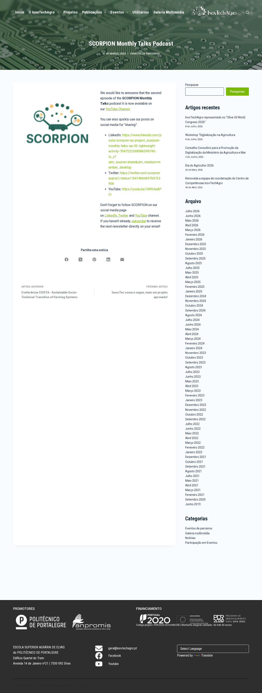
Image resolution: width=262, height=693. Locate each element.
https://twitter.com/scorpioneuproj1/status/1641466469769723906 (134, 178)
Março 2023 (193, 390)
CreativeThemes (90, 686)
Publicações (92, 12)
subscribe (139, 221)
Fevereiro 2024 (194, 343)
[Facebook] (66, 259)
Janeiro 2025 (193, 291)
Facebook (114, 656)
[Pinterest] (94, 259)
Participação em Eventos (201, 542)
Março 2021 (193, 490)
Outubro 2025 (194, 253)
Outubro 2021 (194, 461)
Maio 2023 (192, 381)
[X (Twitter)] (80, 259)
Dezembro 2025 (195, 244)
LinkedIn (111, 215)
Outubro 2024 (194, 305)
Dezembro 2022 (195, 405)
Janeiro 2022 (193, 452)
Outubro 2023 (194, 357)
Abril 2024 (191, 334)
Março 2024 (193, 338)
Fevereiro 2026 (194, 234)
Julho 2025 (192, 268)
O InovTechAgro (42, 12)
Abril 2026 (191, 225)
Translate (207, 655)
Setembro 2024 (195, 310)
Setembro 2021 (195, 466)
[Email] (122, 259)
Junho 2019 (193, 504)
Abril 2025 (191, 277)
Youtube (113, 664)
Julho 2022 (192, 424)
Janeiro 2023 (193, 400)
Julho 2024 (192, 320)
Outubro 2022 (194, 414)
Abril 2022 (191, 438)
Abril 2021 (191, 485)
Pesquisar (192, 85)
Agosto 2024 (193, 315)
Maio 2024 (192, 329)
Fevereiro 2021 (194, 494)
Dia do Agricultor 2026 (199, 165)
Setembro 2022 (195, 419)
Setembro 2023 (195, 362)
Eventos (117, 12)
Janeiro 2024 (193, 348)
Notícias (190, 538)
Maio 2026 (192, 220)
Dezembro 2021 (195, 457)
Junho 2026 (193, 215)
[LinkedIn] (108, 259)
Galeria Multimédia (169, 12)
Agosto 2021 (193, 471)
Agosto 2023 (193, 367)
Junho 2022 (193, 428)
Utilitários (140, 12)
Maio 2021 (192, 480)
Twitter (123, 215)
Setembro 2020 (195, 499)
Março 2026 (193, 230)
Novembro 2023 (195, 352)
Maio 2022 (192, 433)
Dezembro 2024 (195, 296)
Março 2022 (193, 442)
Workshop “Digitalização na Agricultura (210, 135)
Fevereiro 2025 (194, 286)
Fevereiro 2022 (194, 447)
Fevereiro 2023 (194, 395)
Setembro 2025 (195, 258)
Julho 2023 (192, 372)
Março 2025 (193, 282)
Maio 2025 (192, 272)
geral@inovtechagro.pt (122, 648)
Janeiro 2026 (193, 239)
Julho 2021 (192, 476)
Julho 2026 (192, 211)
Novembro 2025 (195, 248)
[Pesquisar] (247, 12)
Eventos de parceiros (145, 53)
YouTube (141, 215)
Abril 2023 (191, 386)
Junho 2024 (193, 324)
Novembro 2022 (195, 409)
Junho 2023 (193, 376)
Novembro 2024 (195, 300)
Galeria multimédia (197, 533)
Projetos (70, 12)
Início (19, 12)
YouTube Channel (118, 109)
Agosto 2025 (193, 263)
